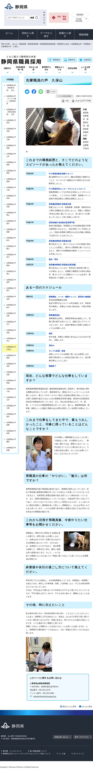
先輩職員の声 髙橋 (11, 147)
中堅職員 (86, 44)
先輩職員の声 (76, 44)
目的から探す (28, 34)
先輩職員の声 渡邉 (11, 163)
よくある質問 (85, 68)
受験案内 (56, 60)
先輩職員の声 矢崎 (11, 130)
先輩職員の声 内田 (11, 432)
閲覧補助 (80, 15)
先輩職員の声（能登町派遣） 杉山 (11, 87)
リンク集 (62, 754)
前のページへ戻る (69, 706)
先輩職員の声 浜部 (11, 331)
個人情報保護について (38, 751)
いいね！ (53, 91)
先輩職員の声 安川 (11, 256)
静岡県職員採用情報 (47, 44)
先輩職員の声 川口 (11, 323)
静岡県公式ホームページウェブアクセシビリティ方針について (26, 754)
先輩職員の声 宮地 (11, 197)
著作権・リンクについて (12, 751)
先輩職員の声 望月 (11, 222)
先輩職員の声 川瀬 (11, 138)
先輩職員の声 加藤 (11, 449)
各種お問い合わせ (61, 737)
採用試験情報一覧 (20, 68)
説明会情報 (72, 68)
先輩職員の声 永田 (11, 298)
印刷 (67, 101)
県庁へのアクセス (81, 737)
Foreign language (79, 20)
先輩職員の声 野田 (11, 172)
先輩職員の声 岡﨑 (11, 424)
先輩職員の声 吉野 (11, 314)
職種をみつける (59, 68)
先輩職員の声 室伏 (11, 415)
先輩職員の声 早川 (11, 340)
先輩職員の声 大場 (11, 188)
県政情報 (83, 34)
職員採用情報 (33, 44)
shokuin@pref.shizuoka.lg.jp (44, 696)
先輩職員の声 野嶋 (11, 382)
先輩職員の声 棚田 (11, 440)
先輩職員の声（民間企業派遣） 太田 (11, 112)
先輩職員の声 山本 (11, 155)
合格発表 (87, 60)
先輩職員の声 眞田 (11, 281)
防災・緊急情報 (62, 18)
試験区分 (7, 68)
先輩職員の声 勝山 (11, 247)
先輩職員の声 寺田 (11, 365)
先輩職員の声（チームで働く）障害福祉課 (11, 99)
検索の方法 (44, 17)
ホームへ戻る (87, 706)
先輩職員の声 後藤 (11, 230)
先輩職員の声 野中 (11, 289)
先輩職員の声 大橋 (11, 407)
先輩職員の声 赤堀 (11, 205)
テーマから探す (46, 34)
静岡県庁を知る (63, 44)
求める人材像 (33, 68)
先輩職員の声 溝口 (11, 272)
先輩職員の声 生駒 (11, 373)
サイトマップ (78, 754)
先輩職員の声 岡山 (11, 214)
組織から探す (65, 34)
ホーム (9, 33)
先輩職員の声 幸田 (11, 121)
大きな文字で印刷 (83, 101)
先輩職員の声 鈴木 (11, 239)
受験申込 (71, 60)
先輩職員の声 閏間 (11, 180)
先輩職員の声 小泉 (11, 390)
